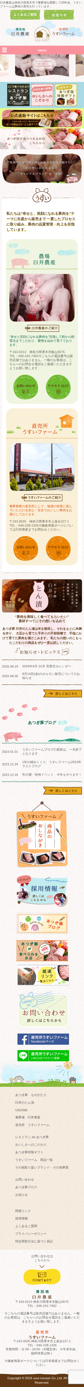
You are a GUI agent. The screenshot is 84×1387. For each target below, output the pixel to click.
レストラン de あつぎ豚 (32, 1137)
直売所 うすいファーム (32, 1125)
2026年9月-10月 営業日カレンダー (46, 666)
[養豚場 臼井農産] (20, 31)
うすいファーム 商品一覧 (34, 1160)
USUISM (21, 1110)
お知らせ (21, 1195)
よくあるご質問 (26, 1226)
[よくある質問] (25, 18)
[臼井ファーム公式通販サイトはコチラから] (42, 126)
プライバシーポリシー (31, 1233)
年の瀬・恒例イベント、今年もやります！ (52, 774)
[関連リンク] (43, 987)
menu (42, 50)
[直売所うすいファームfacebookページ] (43, 1047)
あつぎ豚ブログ (26, 1187)
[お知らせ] (59, 18)
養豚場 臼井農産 (27, 1117)
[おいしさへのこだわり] (42, 105)
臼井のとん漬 (24, 1102)
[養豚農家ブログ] (42, 936)
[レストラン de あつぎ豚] (18, 105)
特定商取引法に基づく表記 (34, 1241)
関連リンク (23, 1211)
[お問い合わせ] (43, 1030)
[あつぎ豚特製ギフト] (66, 105)
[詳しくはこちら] (62, 696)
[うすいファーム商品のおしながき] (42, 871)
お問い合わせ (24, 1179)
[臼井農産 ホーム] (42, 33)
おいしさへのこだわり (31, 1144)
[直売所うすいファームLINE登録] (43, 1063)
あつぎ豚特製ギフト (29, 1152)
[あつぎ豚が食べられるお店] (42, 148)
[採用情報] (42, 908)
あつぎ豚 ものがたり (31, 1095)
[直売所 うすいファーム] (64, 31)
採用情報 (21, 1218)
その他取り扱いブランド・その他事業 (42, 1167)
